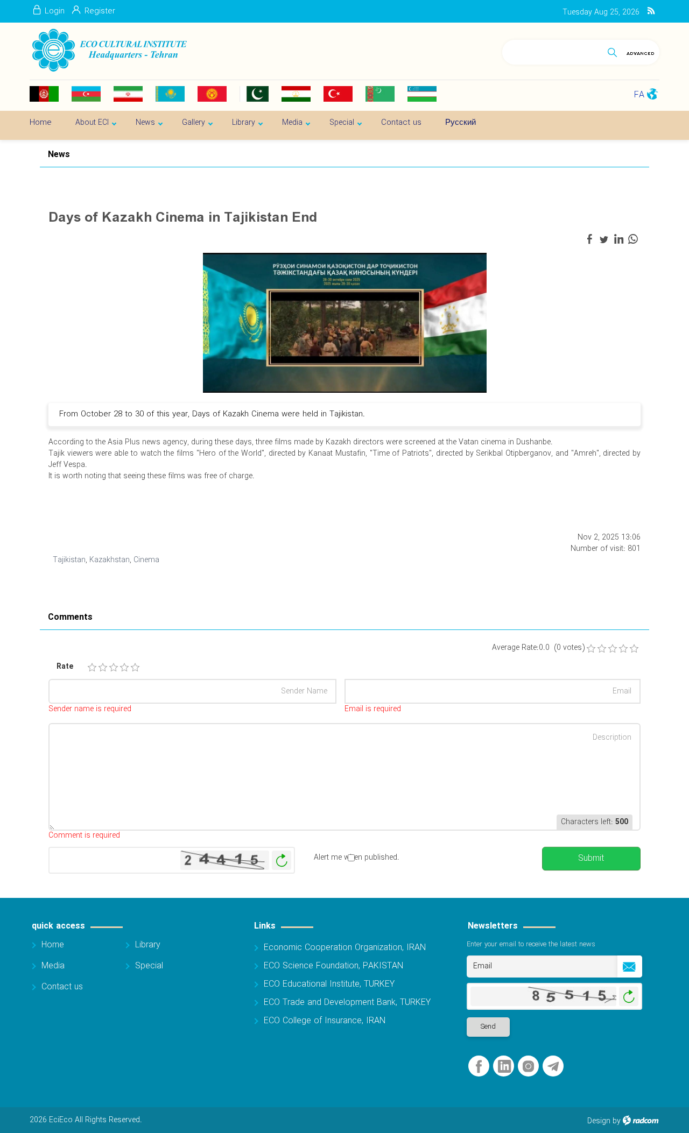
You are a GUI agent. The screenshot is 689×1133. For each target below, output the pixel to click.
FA (639, 95)
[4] (124, 667)
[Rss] (651, 11)
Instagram (528, 1066)
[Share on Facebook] (589, 239)
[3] (113, 667)
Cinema (146, 560)
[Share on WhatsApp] (633, 239)
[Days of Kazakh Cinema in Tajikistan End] (345, 322)
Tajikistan (69, 560)
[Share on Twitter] (604, 239)
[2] (103, 667)
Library (147, 945)
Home (52, 945)
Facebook (479, 1066)
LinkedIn (504, 1066)
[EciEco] (108, 50)
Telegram (553, 1066)
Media (53, 966)
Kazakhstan (109, 560)
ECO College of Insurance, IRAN (324, 1021)
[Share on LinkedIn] (618, 239)
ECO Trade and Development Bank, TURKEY (347, 1002)
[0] (591, 649)
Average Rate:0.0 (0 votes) (538, 648)
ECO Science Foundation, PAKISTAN (333, 966)
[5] (135, 667)
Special (149, 966)
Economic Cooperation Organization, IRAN (345, 947)
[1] (92, 667)
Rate (65, 666)
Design (598, 1121)
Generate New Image (281, 860)
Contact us (62, 987)
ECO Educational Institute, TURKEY (329, 984)
